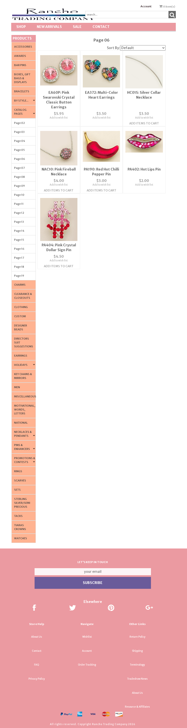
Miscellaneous (25, 396)
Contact (101, 27)
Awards (20, 56)
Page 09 (19, 186)
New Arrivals (49, 27)
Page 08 (19, 177)
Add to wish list (59, 117)
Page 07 (19, 168)
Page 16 (19, 248)
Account (145, 6)
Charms (20, 284)
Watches (20, 538)
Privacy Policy (36, 678)
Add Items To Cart (144, 123)
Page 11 (19, 204)
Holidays (21, 365)
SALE (77, 27)
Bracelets (21, 91)
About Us (36, 636)
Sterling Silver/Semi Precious (22, 502)
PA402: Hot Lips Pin (144, 169)
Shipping (137, 650)
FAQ (36, 664)
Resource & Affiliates (137, 706)
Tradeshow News (137, 678)
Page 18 (19, 266)
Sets (17, 489)
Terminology (137, 664)
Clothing (21, 307)
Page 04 (19, 141)
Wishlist (87, 636)
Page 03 (19, 132)
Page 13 (19, 221)
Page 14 (19, 230)
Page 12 (19, 212)
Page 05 (19, 150)
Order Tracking (87, 664)
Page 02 (19, 123)
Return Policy (137, 636)
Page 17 (19, 257)
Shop (21, 27)
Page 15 (19, 239)
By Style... (21, 100)
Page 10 (19, 195)
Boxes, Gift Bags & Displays (22, 78)
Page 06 (19, 159)
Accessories (23, 46)
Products (22, 38)
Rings (18, 471)
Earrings (20, 355)
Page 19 (19, 275)
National (21, 422)
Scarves (20, 480)
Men (17, 387)
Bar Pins (20, 65)
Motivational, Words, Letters (24, 409)
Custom (20, 316)
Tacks (18, 516)
